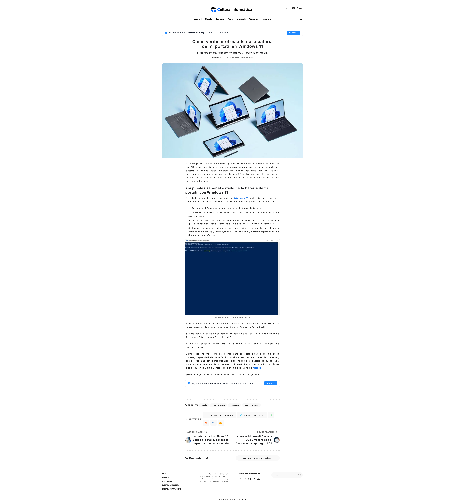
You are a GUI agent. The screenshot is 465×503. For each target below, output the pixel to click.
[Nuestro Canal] (300, 8)
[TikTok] (297, 8)
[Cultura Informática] (232, 8)
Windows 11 (241, 198)
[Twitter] (286, 8)
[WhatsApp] (271, 415)
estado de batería (219, 405)
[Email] (221, 423)
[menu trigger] (166, 19)
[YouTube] (293, 8)
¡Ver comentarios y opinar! (257, 458)
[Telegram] (213, 423)
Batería (204, 405)
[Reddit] (206, 423)
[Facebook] (283, 8)
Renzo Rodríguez (218, 58)
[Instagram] (290, 8)
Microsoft (259, 368)
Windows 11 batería (251, 405)
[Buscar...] (301, 19)
